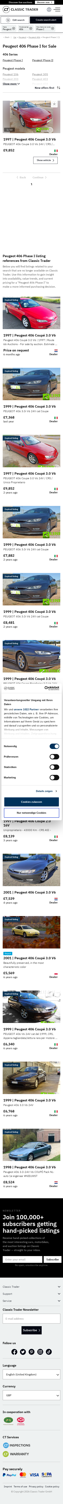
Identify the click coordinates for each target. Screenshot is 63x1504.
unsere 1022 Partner (26, 709)
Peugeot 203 (10, 79)
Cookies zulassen (31, 801)
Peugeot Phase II (42, 60)
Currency (9, 1386)
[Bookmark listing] (54, 104)
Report (8, 953)
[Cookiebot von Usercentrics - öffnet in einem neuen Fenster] (45, 688)
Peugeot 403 (40, 79)
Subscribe (52, 1259)
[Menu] (49, 10)
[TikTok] (49, 1352)
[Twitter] (23, 1352)
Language (9, 1365)
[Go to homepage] (20, 9)
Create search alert (46, 19)
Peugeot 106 (10, 74)
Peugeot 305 (40, 74)
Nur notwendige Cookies (31, 812)
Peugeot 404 (40, 83)
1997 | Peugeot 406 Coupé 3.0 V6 (29, 139)
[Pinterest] (32, 1352)
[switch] (54, 756)
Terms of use (20, 1486)
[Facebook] (14, 1352)
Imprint (8, 1486)
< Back (6, 37)
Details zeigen (44, 791)
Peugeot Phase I (13, 60)
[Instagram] (40, 1352)
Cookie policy (52, 1486)
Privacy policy (36, 1486)
